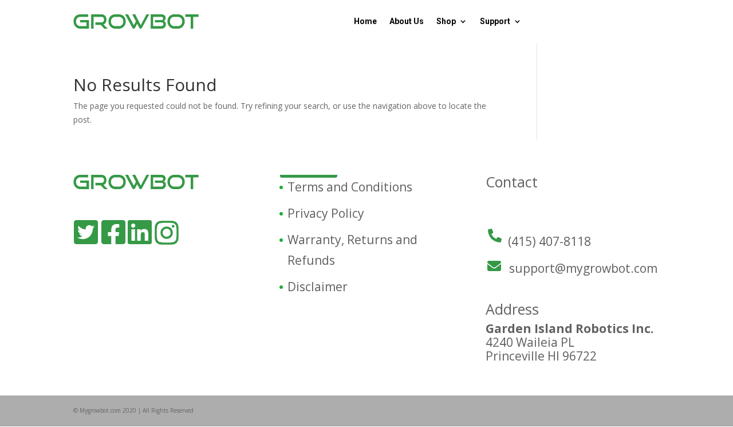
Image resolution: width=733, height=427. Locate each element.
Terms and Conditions (349, 187)
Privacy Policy (325, 213)
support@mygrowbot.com (583, 268)
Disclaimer (317, 287)
